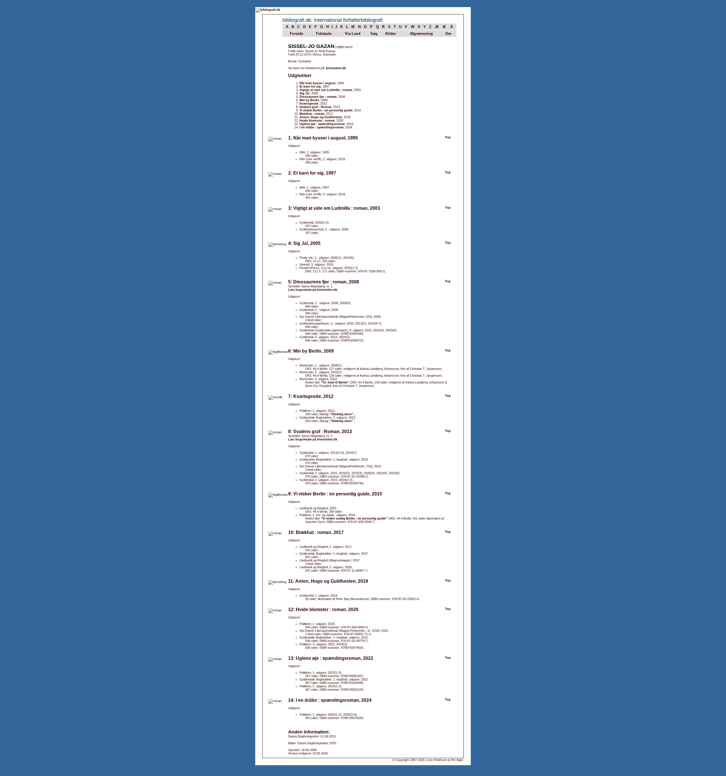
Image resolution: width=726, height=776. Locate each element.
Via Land (352, 33)
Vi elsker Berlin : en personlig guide (326, 110)
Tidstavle (324, 33)
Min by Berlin (309, 100)
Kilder (390, 33)
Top (448, 137)
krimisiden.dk (336, 68)
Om (448, 33)
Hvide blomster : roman (317, 120)
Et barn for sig (310, 86)
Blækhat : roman (311, 113)
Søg (373, 33)
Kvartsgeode (308, 103)
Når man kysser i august (317, 83)
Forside (296, 33)
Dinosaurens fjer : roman (318, 96)
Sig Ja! (304, 93)
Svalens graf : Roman (315, 107)
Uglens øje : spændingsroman (322, 124)
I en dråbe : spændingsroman (321, 127)
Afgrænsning (421, 33)
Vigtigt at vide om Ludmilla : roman (325, 90)
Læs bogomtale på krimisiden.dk (312, 289)
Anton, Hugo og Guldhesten (320, 117)
